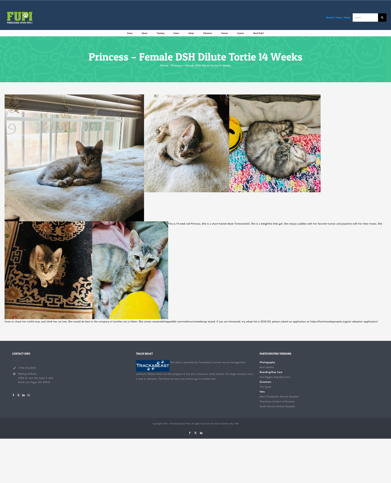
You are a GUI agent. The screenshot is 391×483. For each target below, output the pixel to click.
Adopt (347, 17)
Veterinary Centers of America (277, 401)
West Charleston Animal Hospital (279, 396)
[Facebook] (13, 395)
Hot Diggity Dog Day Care (275, 377)
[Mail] (28, 395)
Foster (339, 17)
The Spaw (265, 386)
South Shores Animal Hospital (277, 406)
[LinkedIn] (23, 395)
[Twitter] (18, 395)
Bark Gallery (267, 367)
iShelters (152, 378)
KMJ (236, 423)
